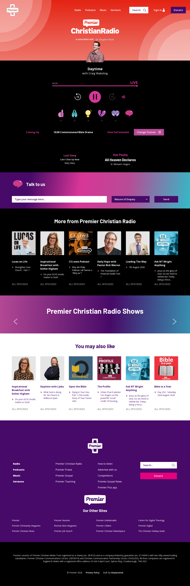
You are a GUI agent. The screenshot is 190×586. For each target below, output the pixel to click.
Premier (15, 520)
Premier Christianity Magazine (26, 525)
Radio (78, 10)
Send (166, 199)
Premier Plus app (107, 487)
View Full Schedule (118, 132)
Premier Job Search (63, 531)
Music (103, 10)
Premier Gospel (64, 475)
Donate (178, 10)
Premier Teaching (65, 481)
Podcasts (90, 10)
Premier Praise (64, 469)
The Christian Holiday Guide (151, 531)
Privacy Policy (93, 572)
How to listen (105, 463)
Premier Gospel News (110, 481)
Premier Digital (145, 525)
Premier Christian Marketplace (110, 531)
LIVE (134, 82)
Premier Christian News (23, 531)
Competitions (105, 475)
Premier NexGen (62, 520)
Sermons (116, 10)
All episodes (20, 284)
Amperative (117, 572)
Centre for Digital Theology (151, 520)
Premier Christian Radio (69, 463)
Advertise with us (107, 469)
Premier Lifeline (103, 525)
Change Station (146, 132)
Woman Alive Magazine (65, 525)
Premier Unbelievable (106, 520)
